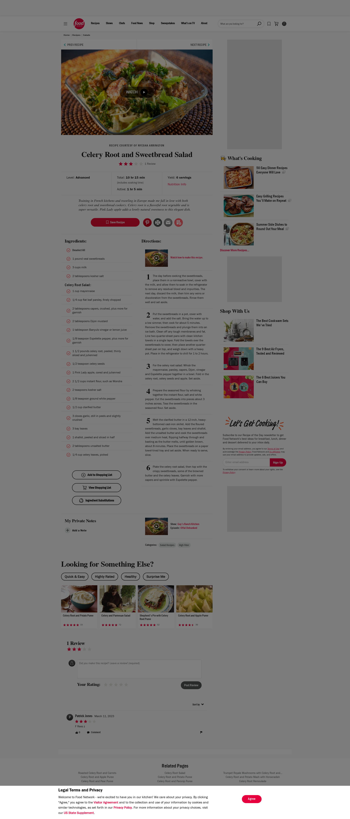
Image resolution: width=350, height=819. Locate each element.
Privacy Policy (123, 808)
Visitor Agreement (106, 803)
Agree (252, 799)
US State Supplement (79, 813)
